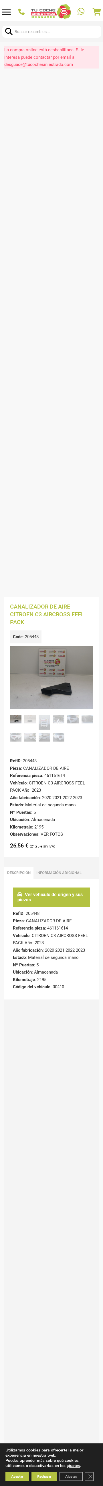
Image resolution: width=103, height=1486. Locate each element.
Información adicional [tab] (59, 873)
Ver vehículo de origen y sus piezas (50, 897)
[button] (85, 654)
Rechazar (44, 1476)
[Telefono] (22, 12)
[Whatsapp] (81, 12)
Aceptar (17, 1476)
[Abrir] (6, 12)
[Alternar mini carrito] (97, 12)
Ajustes (71, 1476)
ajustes (73, 1465)
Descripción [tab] (19, 873)
